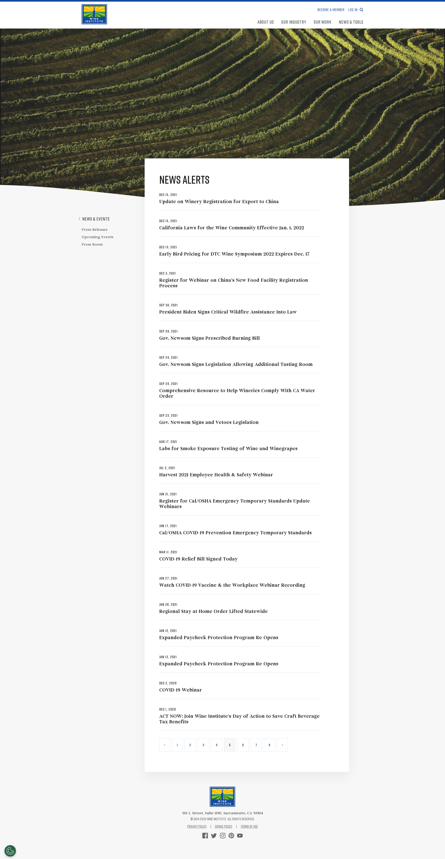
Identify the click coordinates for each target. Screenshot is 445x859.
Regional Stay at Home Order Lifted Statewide (213, 611)
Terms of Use (249, 826)
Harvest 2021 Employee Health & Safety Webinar (216, 475)
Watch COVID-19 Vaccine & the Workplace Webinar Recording (232, 585)
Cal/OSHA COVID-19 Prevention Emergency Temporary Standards (235, 533)
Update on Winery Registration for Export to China (219, 202)
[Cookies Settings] (10, 851)
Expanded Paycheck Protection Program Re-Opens (218, 638)
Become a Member (331, 10)
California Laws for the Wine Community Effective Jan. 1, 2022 (231, 228)
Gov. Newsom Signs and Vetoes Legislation (209, 422)
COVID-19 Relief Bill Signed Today (198, 559)
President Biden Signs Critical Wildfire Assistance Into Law (228, 312)
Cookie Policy (223, 826)
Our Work (322, 21)
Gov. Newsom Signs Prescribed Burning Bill (209, 338)
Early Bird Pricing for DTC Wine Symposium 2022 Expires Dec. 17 (234, 254)
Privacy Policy (197, 826)
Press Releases (94, 230)
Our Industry (293, 21)
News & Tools (351, 21)
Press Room (92, 245)
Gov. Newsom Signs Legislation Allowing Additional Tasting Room (236, 364)
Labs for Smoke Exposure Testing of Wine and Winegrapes (228, 449)
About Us (265, 21)
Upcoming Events (97, 237)
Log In (353, 10)
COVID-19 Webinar (180, 690)
